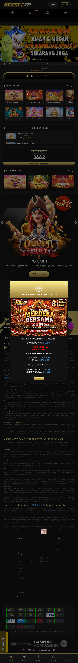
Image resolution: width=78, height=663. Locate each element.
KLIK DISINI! (45, 357)
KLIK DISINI (46, 343)
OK (39, 378)
